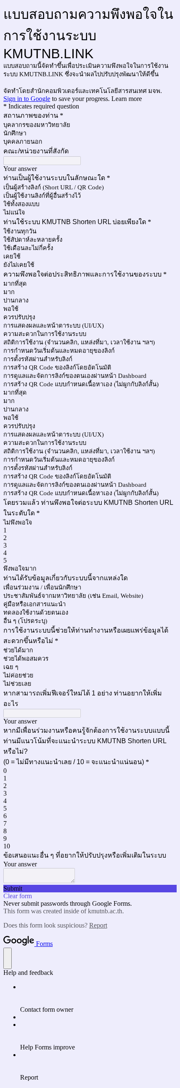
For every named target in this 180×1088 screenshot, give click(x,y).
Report (98, 925)
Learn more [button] (126, 98)
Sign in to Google (26, 98)
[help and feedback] (7, 958)
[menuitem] (98, 998)
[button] (90, 888)
